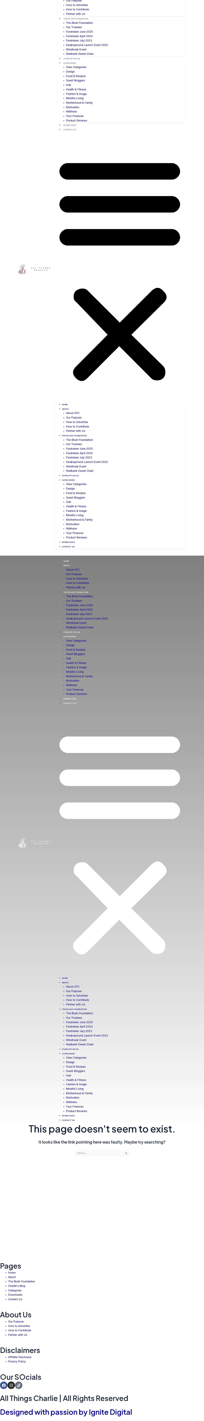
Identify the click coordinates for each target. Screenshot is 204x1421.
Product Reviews (76, 120)
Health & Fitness (76, 89)
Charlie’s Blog (71, 59)
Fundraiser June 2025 (79, 31)
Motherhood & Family (79, 102)
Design (70, 71)
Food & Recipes (76, 76)
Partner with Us (75, 13)
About (65, 409)
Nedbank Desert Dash (79, 53)
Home (65, 404)
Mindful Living (75, 98)
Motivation (72, 107)
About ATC (73, 413)
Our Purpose (74, 417)
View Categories (76, 67)
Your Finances (74, 116)
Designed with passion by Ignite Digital (66, 1411)
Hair (68, 84)
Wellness (71, 111)
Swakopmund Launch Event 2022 (87, 45)
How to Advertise (77, 5)
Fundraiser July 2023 (79, 40)
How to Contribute (77, 9)
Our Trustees (74, 27)
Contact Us (69, 130)
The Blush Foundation (75, 19)
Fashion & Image (76, 93)
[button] (120, 269)
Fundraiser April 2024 (79, 36)
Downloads (69, 125)
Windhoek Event (76, 49)
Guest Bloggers (75, 80)
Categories (69, 63)
